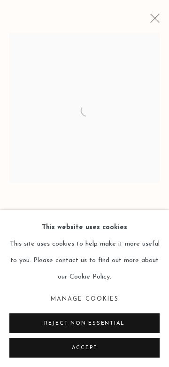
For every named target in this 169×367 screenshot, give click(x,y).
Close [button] (153, 21)
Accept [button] (85, 348)
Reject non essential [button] (84, 323)
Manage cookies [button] (85, 299)
